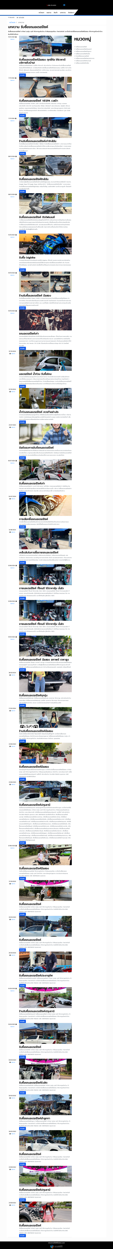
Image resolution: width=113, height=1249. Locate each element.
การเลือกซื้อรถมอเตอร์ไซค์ (33, 519)
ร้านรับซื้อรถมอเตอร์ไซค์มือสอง (36, 731)
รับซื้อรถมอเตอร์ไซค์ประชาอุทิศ (36, 975)
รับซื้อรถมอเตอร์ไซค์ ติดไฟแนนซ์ (37, 217)
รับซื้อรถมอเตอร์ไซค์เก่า (32, 483)
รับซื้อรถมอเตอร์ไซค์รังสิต (33, 1083)
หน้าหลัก (21, 17)
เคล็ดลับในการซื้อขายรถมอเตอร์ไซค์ (38, 552)
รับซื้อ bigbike (27, 257)
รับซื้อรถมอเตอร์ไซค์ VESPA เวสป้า (38, 101)
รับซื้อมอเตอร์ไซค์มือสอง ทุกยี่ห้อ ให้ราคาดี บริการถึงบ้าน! (42, 61)
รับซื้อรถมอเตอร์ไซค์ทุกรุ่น (33, 695)
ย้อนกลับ (11, 17)
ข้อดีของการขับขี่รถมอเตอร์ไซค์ (36, 448)
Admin (12, 39)
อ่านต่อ (22, 75)
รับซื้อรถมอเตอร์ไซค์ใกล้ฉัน (33, 179)
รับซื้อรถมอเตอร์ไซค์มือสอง (34, 767)
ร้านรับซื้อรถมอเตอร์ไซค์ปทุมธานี (36, 1011)
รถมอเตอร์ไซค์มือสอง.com (56, 1243)
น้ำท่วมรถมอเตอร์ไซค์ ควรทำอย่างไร (38, 412)
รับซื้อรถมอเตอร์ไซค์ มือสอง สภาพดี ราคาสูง (44, 660)
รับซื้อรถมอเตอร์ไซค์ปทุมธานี (34, 805)
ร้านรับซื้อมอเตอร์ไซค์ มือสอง (35, 295)
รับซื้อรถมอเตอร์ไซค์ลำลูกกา (34, 1118)
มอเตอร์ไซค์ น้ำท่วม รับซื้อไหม (35, 374)
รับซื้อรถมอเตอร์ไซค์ (30, 904)
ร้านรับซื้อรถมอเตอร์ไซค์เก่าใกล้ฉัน (37, 141)
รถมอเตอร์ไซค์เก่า (29, 334)
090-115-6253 (52, 5)
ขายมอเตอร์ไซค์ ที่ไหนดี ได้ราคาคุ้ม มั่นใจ (41, 588)
